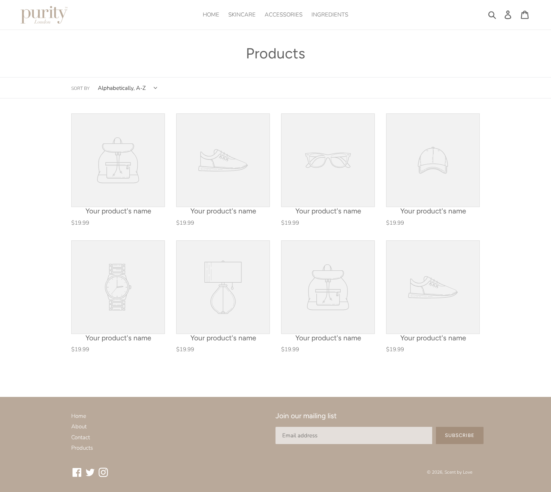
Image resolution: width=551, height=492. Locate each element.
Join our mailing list (306, 416)
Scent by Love (458, 472)
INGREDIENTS (329, 14)
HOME (211, 14)
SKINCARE (242, 14)
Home (78, 416)
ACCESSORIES (283, 14)
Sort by (80, 88)
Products (82, 448)
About (79, 426)
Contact (80, 437)
